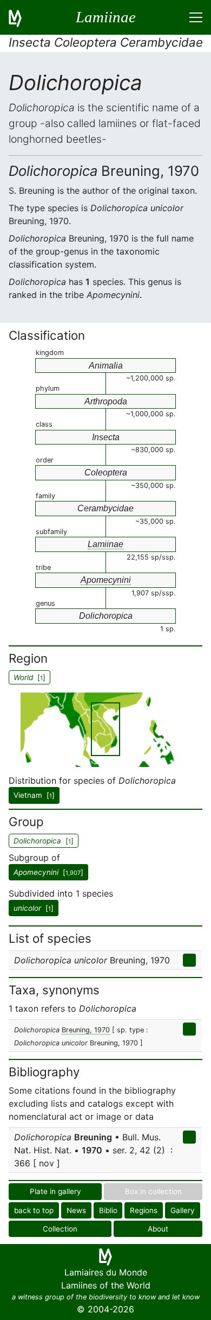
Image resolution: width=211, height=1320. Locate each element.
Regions (143, 1210)
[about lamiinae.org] (22, 17)
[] (48, 872)
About (158, 1228)
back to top (34, 1210)
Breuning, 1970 (86, 1030)
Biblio (108, 1210)
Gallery (182, 1210)
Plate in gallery (55, 1191)
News (76, 1210)
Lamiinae (105, 544)
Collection (60, 1228)
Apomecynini (106, 580)
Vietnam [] (34, 795)
